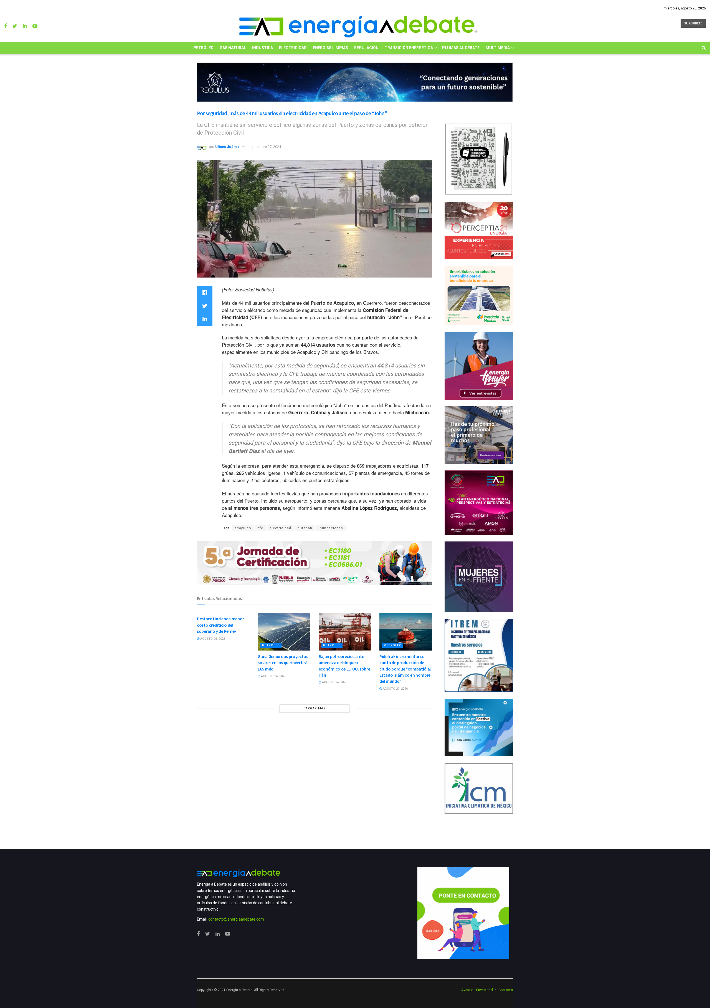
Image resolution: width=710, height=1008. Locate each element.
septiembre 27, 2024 (264, 147)
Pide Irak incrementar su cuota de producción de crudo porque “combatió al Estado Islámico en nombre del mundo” (405, 669)
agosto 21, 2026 (395, 689)
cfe (260, 528)
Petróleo (203, 48)
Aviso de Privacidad (477, 990)
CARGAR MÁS (314, 708)
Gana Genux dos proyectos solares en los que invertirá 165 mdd (283, 663)
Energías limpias (330, 48)
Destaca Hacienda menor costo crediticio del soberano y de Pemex (220, 625)
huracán (305, 528)
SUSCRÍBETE (693, 23)
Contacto (505, 990)
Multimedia (498, 48)
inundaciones (331, 528)
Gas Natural (233, 48)
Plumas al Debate (461, 48)
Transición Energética (409, 48)
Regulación (366, 48)
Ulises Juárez (227, 147)
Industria (262, 48)
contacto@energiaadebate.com (236, 919)
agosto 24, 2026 (334, 682)
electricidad (280, 528)
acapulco (243, 528)
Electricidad (293, 48)
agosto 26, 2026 (212, 639)
